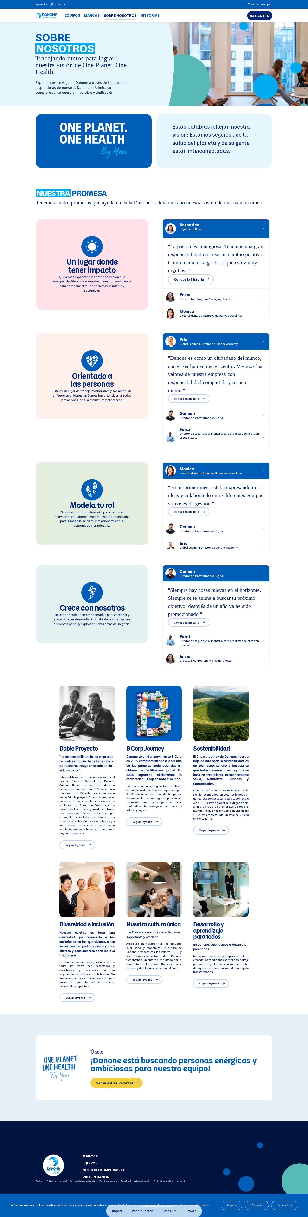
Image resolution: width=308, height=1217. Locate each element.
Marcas (92, 15)
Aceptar (231, 1205)
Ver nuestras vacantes (114, 1083)
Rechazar (257, 1205)
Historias (150, 15)
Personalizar (284, 1205)
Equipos (72, 15)
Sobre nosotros (120, 15)
